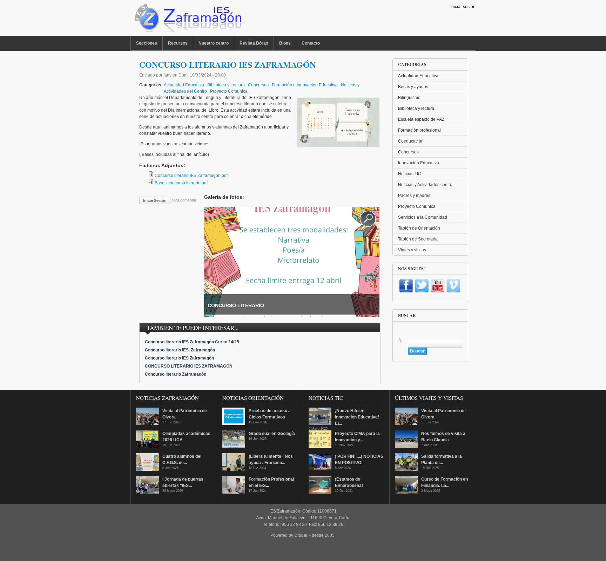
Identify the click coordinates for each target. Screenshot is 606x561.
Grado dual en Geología (272, 433)
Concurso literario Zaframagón (175, 374)
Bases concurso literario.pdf (181, 182)
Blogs (285, 43)
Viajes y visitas (412, 250)
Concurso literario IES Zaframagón (179, 358)
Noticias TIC (409, 173)
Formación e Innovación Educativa (305, 84)
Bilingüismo (409, 97)
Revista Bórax (254, 43)
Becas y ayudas (413, 86)
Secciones (146, 43)
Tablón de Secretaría (418, 239)
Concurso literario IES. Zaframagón (180, 350)
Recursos (178, 43)
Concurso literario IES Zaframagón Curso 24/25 (192, 341)
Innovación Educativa (418, 162)
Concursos (258, 84)
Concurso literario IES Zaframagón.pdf (191, 175)
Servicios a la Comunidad (422, 217)
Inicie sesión (155, 200)
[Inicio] (187, 20)
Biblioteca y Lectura (226, 84)
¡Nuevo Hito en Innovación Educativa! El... (357, 417)
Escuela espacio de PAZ (421, 119)
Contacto (311, 43)
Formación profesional (419, 130)
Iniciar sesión (463, 6)
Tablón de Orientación (419, 228)
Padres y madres (414, 195)
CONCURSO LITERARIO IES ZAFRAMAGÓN (189, 366)
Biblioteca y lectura (416, 108)
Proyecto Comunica (229, 91)
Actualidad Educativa (184, 84)
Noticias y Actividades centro (425, 184)
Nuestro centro (213, 43)
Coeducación (411, 141)
